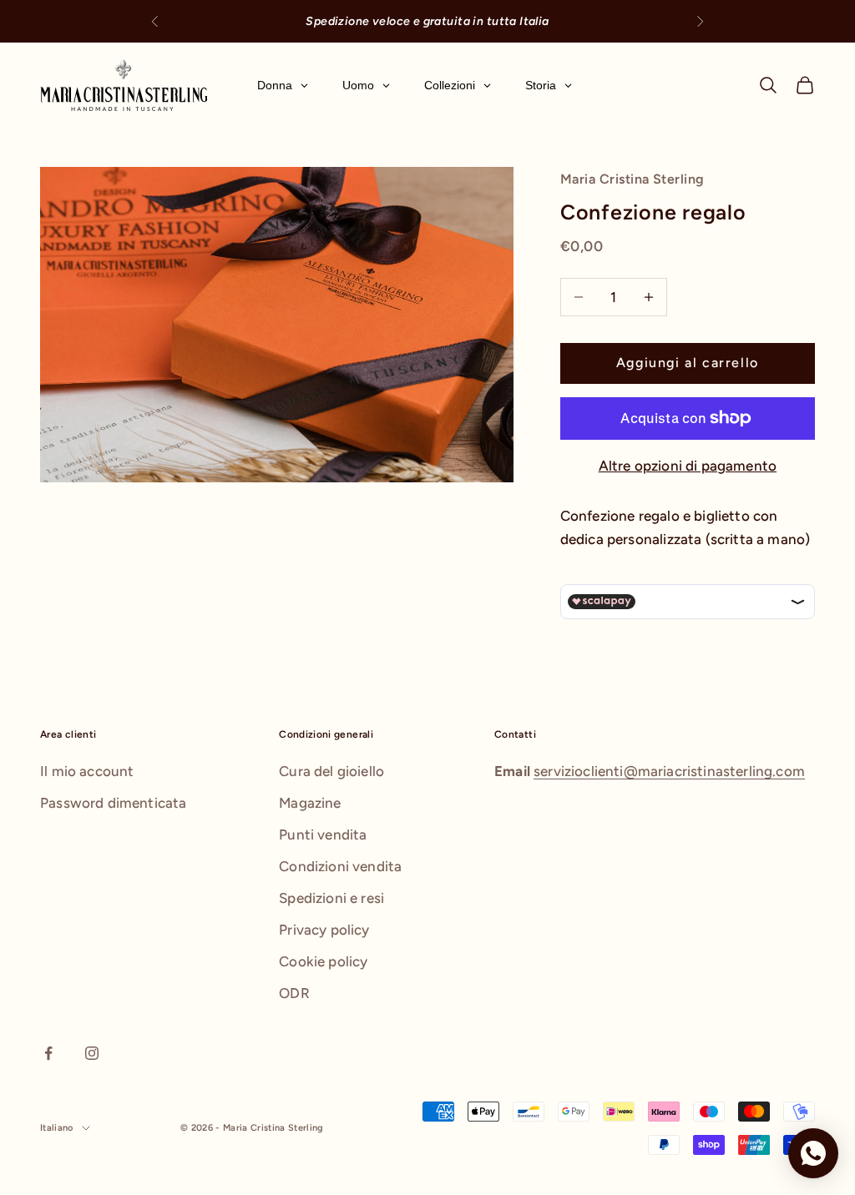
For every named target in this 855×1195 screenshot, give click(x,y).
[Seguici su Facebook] (48, 1053)
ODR (294, 993)
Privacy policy (324, 929)
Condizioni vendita (340, 866)
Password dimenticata (113, 802)
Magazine (310, 802)
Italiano (56, 1127)
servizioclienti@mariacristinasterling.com (669, 771)
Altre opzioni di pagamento (688, 465)
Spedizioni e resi (331, 898)
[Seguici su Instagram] (91, 1053)
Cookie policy (323, 961)
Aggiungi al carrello (687, 363)
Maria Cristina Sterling (632, 179)
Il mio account (87, 771)
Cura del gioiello (331, 771)
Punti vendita (323, 834)
